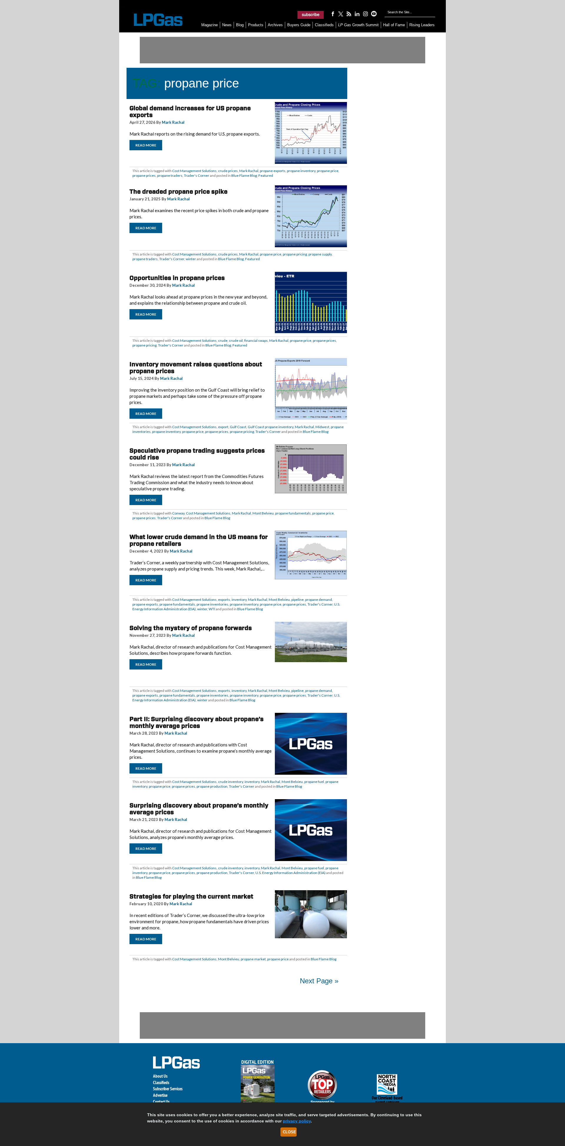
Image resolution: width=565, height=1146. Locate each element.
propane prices (144, 175)
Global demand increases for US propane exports (190, 111)
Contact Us (161, 1101)
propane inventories (212, 604)
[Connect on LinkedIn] (357, 13)
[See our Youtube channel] (374, 13)
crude (222, 340)
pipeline (297, 599)
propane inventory (301, 171)
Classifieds (324, 25)
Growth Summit (358, 25)
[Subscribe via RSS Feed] (349, 13)
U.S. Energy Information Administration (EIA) (290, 872)
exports (224, 599)
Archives (275, 25)
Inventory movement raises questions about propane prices (195, 368)
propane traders (169, 175)
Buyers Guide (298, 25)
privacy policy (297, 1121)
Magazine (209, 25)
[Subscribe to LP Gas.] (310, 15)
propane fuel (314, 781)
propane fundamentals (293, 513)
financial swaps (256, 340)
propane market (253, 959)
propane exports (272, 171)
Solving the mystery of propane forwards (190, 627)
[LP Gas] (153, 19)
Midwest (322, 427)
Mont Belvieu (263, 513)
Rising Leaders (422, 25)
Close (289, 1132)
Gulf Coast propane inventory (270, 427)
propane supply (320, 254)
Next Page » (319, 981)
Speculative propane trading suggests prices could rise (197, 454)
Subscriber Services (167, 1088)
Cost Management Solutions (194, 171)
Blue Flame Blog (244, 175)
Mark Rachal (173, 122)
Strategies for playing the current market (191, 896)
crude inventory (230, 781)
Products (255, 25)
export (223, 427)
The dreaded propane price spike (178, 191)
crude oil (236, 340)
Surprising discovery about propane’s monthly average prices (198, 809)
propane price (327, 171)
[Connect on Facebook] (332, 13)
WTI (212, 609)
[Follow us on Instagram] (365, 13)
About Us (160, 1076)
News (227, 25)
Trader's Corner (196, 175)
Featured (265, 175)
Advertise (160, 1095)
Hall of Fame (394, 25)
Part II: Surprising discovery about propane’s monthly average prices (196, 722)
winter (191, 259)
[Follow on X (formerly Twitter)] (341, 13)
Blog (240, 25)
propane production (212, 786)
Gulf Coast (238, 427)
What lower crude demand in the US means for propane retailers (198, 540)
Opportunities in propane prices (177, 277)
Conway (178, 513)
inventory (239, 599)
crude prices (228, 171)
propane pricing (295, 254)
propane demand (318, 599)
